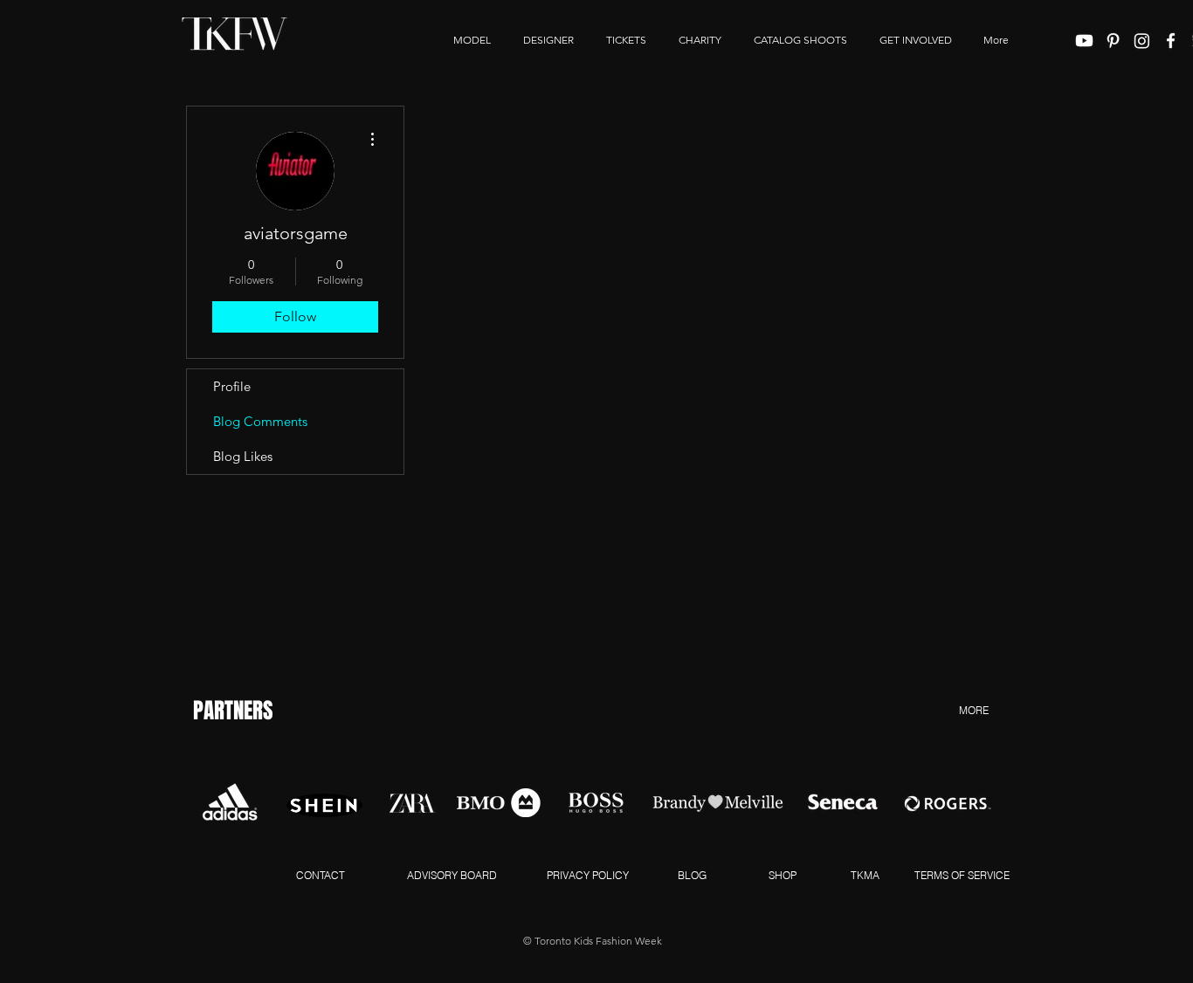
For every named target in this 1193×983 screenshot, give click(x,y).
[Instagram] (1142, 41)
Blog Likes (242, 456)
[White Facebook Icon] (1171, 41)
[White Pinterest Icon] (1113, 41)
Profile (232, 386)
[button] (915, 40)
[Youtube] (1084, 41)
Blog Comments (260, 421)
